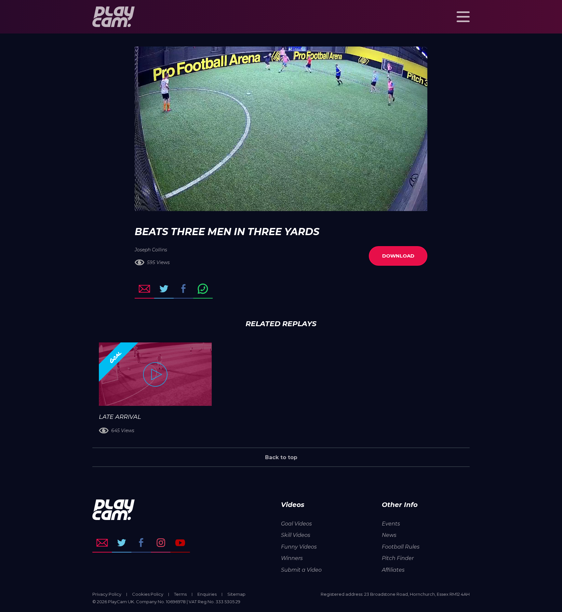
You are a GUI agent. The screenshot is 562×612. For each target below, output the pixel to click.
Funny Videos (299, 547)
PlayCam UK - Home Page (113, 17)
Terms (180, 594)
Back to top (281, 457)
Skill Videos (295, 535)
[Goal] (155, 374)
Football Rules (401, 547)
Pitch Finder (398, 558)
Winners (292, 558)
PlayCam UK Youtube (180, 542)
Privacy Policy (106, 594)
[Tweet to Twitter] (164, 289)
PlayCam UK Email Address (102, 542)
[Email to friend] (144, 289)
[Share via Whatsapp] (203, 289)
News (389, 535)
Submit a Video (301, 570)
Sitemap (236, 594)
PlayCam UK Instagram (160, 542)
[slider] (263, 203)
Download (398, 256)
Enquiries (207, 594)
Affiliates (393, 570)
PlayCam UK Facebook (141, 542)
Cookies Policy (147, 594)
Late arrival (120, 416)
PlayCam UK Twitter (121, 542)
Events (391, 524)
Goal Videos (296, 524)
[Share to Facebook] (183, 289)
